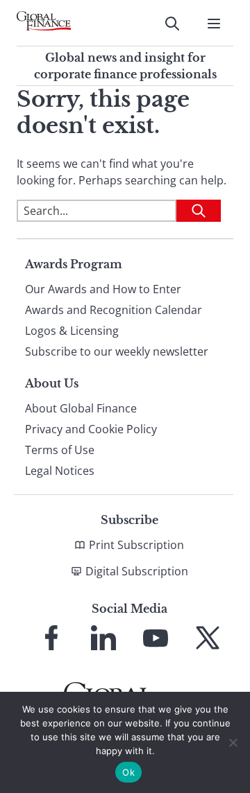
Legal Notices (59, 470)
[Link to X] (207, 637)
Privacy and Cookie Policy (91, 429)
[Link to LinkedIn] (103, 637)
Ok (128, 772)
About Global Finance (81, 408)
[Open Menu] (214, 23)
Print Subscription (136, 544)
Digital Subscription (136, 571)
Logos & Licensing (72, 330)
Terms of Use (59, 450)
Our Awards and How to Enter (103, 289)
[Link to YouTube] (155, 637)
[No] (233, 742)
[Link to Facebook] (51, 637)
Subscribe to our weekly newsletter (116, 351)
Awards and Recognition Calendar (113, 309)
